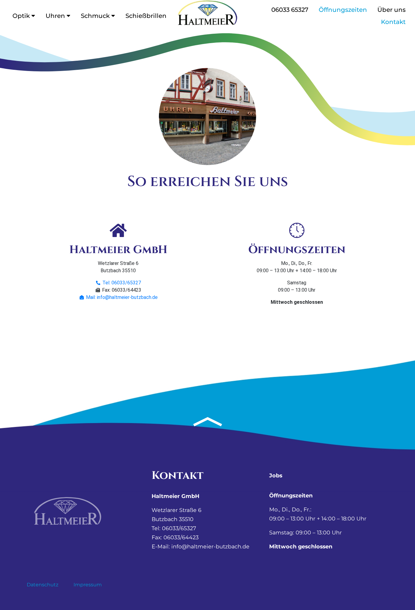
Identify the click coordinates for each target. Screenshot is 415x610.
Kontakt (393, 21)
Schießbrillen (145, 15)
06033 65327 (289, 9)
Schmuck (95, 15)
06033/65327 (179, 528)
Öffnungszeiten (343, 9)
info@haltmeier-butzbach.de (210, 546)
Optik (21, 15)
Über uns (391, 9)
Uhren (55, 15)
